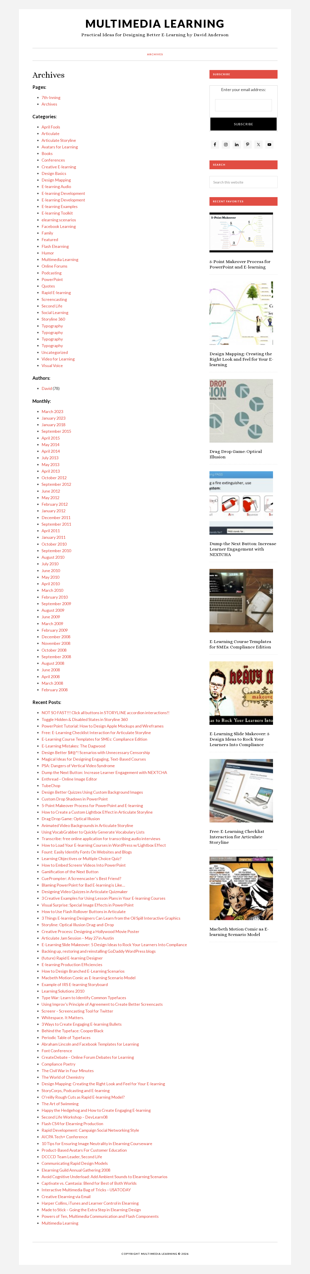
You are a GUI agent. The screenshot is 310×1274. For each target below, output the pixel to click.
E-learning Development (63, 193)
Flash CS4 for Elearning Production (72, 1123)
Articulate (50, 133)
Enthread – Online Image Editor (69, 778)
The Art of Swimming (60, 1103)
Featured (50, 239)
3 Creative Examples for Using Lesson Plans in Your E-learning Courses (103, 898)
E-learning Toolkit (57, 212)
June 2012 (51, 490)
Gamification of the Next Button (70, 871)
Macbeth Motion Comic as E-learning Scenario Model (88, 977)
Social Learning (55, 312)
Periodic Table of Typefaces (66, 1037)
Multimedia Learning (155, 23)
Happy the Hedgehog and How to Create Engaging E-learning (96, 1110)
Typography (52, 325)
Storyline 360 (53, 319)
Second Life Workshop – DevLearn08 (75, 1116)
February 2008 (55, 689)
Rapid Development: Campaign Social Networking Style (90, 1130)
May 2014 (50, 444)
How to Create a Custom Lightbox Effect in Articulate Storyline (97, 812)
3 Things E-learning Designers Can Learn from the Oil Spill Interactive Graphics (111, 918)
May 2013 (50, 464)
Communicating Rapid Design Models (75, 1163)
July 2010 (50, 563)
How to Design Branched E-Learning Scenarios (83, 971)
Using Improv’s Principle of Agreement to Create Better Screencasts (102, 1004)
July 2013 (50, 457)
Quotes (48, 285)
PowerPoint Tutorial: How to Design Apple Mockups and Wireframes (103, 725)
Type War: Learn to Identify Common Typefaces (84, 997)
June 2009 (51, 616)
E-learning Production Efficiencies (72, 964)
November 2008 (56, 643)
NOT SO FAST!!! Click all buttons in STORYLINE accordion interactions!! (106, 712)
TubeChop (51, 785)
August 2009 (53, 610)
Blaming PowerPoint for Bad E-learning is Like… (83, 884)
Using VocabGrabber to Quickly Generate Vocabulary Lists (93, 831)
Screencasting (54, 299)
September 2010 (56, 550)
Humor (48, 252)
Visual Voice (52, 365)
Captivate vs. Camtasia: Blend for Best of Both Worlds (89, 1183)
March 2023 (52, 411)
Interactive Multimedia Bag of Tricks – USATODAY (86, 1189)
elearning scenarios (59, 219)
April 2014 (51, 451)
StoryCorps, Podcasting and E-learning (76, 1090)
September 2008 (56, 656)
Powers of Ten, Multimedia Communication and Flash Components (100, 1216)
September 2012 (56, 484)
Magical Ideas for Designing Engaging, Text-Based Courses (94, 759)
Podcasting (52, 272)
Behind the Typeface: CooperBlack (72, 1030)
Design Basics (54, 173)
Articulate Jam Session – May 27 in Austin (78, 938)
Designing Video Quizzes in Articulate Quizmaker (85, 891)
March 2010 (52, 590)
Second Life (52, 305)
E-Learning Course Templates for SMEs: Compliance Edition (94, 739)
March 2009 (52, 623)
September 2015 (56, 431)
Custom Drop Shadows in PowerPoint (75, 798)
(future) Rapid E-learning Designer (72, 957)
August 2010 (53, 557)
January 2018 (53, 424)
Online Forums (54, 266)
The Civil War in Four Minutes (68, 1070)
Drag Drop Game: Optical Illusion (71, 818)
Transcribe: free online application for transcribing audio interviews (101, 838)
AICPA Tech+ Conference (65, 1136)
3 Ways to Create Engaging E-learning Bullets (82, 1024)
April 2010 (51, 583)
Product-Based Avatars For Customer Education (84, 1150)
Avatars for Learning (60, 146)
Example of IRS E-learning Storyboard (75, 984)
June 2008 (51, 669)
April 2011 (51, 530)
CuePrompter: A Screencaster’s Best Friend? (81, 878)
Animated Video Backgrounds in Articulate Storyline (87, 825)
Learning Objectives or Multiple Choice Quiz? (81, 858)
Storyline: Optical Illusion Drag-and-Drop (78, 924)
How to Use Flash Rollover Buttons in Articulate (84, 911)
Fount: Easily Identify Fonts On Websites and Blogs (87, 851)
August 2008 (53, 663)
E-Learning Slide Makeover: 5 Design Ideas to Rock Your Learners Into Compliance (114, 944)
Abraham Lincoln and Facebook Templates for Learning (90, 1044)
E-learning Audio (56, 186)
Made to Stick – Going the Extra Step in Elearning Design (91, 1209)
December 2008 (56, 636)
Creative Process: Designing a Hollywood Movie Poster (90, 931)
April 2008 (51, 676)
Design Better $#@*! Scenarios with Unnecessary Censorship (96, 752)
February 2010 (55, 597)
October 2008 (54, 650)
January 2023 (53, 418)
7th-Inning (51, 97)
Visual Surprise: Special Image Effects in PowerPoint (88, 904)
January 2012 (53, 510)
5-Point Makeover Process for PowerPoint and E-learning (92, 805)
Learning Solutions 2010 (63, 991)
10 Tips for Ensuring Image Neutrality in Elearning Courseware (97, 1143)
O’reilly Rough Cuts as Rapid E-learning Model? (83, 1097)
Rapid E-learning (56, 292)
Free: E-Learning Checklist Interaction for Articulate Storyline (96, 732)
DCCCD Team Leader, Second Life (72, 1156)
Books (47, 153)
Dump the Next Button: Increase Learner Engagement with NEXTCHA (104, 772)
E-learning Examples (60, 206)
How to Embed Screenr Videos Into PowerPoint (84, 865)
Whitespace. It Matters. (63, 1017)
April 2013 (51, 471)
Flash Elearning (55, 246)
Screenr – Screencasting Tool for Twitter (77, 1010)
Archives (49, 104)
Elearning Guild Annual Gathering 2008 (76, 1170)
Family (47, 232)
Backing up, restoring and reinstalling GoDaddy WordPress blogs (99, 951)
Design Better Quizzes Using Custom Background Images (92, 792)
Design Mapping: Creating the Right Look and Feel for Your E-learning (103, 1083)
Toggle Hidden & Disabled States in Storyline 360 (85, 719)
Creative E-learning (59, 166)
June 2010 (51, 570)
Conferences (53, 159)
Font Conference (57, 1050)
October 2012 (54, 477)
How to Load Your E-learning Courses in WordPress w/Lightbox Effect (104, 845)
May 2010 (50, 577)
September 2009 (56, 603)
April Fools (51, 126)
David (47, 388)
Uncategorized (55, 352)
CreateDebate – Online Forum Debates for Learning (88, 1057)
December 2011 (56, 517)
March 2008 (52, 683)
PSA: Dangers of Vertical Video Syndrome (78, 765)
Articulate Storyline (59, 140)
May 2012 (50, 497)
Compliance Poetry (58, 1063)
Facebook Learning (59, 226)
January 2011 (53, 537)
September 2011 (56, 524)
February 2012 (55, 504)
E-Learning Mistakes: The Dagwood (73, 745)
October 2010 (54, 544)
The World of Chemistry (63, 1077)
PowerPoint (52, 279)
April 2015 (51, 437)
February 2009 (55, 630)
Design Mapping (56, 179)
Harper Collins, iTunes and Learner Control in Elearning (90, 1203)
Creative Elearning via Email (66, 1196)
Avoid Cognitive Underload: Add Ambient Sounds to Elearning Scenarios (104, 1176)
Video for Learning (58, 358)
